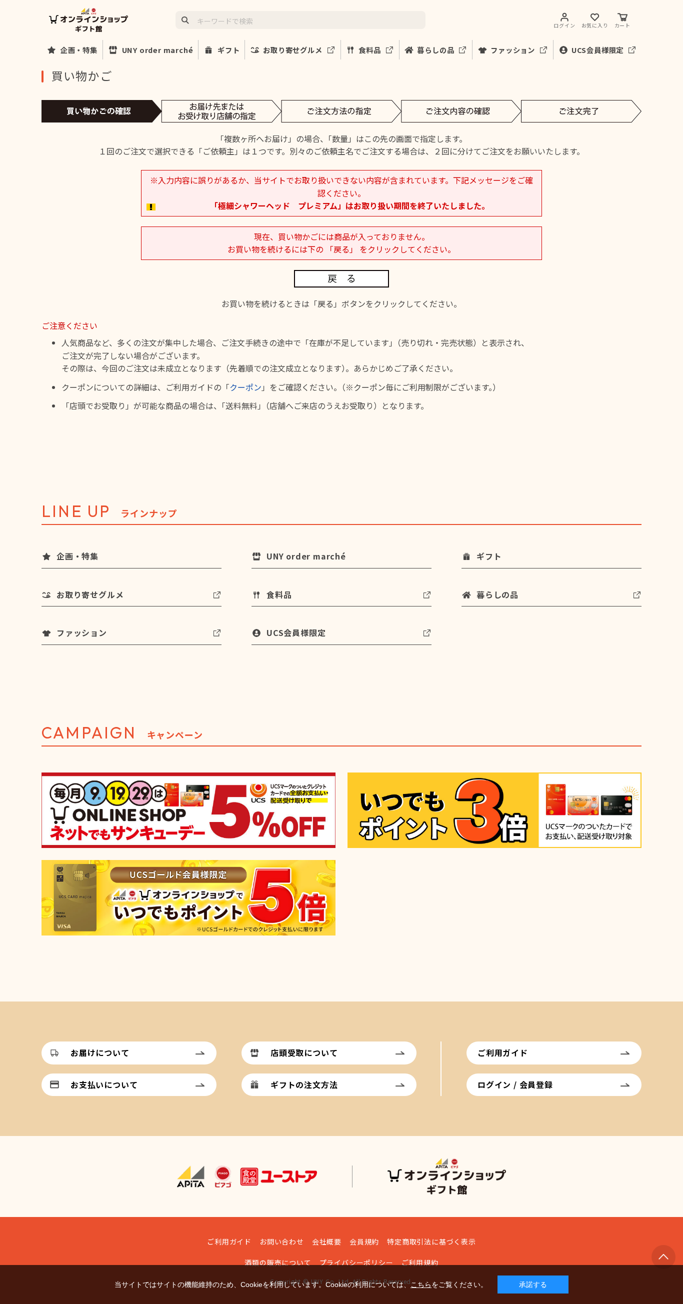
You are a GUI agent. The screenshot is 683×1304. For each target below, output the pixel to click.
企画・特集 (79, 49)
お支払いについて (104, 1084)
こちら (421, 1284)
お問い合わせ (282, 1241)
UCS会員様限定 (598, 49)
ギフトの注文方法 (304, 1084)
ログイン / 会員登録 (515, 1084)
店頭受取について (304, 1052)
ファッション (512, 49)
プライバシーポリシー (357, 1263)
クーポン (246, 387)
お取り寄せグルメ (292, 49)
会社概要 (327, 1241)
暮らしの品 (435, 49)
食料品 (369, 49)
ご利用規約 (420, 1263)
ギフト (229, 49)
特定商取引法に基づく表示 (431, 1241)
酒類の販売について (277, 1263)
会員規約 (364, 1241)
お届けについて (100, 1052)
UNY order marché (158, 49)
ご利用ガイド (503, 1052)
